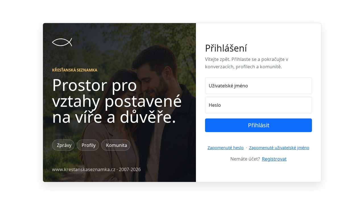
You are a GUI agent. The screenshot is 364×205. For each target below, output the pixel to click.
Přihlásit (258, 125)
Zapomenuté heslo (226, 147)
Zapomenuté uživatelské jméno (279, 147)
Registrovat (274, 159)
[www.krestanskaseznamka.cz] (62, 42)
